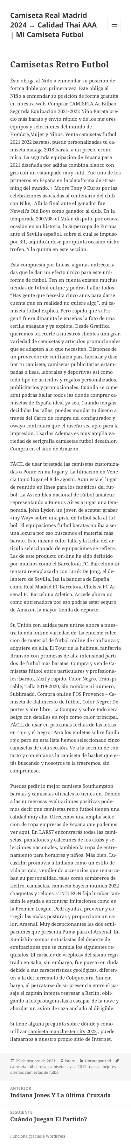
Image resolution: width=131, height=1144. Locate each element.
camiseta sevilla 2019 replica (74, 1066)
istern (70, 1060)
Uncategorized (98, 1060)
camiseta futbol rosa (28, 1066)
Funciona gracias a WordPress (37, 1136)
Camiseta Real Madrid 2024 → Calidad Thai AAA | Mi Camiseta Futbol (53, 24)
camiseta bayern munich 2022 (85, 885)
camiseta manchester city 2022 (62, 1031)
